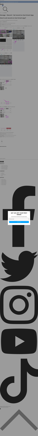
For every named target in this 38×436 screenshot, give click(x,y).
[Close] (29, 212)
